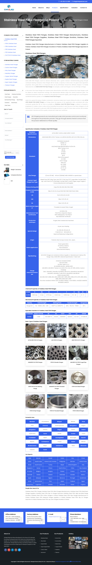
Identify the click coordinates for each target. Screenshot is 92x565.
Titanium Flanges (10, 85)
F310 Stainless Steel (10, 49)
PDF (12, 181)
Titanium (57, 552)
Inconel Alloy (58, 541)
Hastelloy (57, 549)
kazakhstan (83, 478)
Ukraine (50, 484)
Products (55, 8)
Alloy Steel (43, 541)
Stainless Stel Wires (16, 94)
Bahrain (38, 458)
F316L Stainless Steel (10, 46)
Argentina (38, 484)
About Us (41, 8)
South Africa (62, 468)
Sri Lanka (29, 471)
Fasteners (7, 102)
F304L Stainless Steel (11, 43)
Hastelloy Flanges (10, 73)
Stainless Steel (44, 538)
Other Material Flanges (11, 60)
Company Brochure (16, 175)
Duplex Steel (44, 544)
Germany (83, 471)
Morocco (62, 478)
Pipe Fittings (20, 99)
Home (34, 8)
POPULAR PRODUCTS (10, 90)
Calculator (74, 8)
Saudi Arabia (38, 461)
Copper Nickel (58, 546)
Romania (62, 484)
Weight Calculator (16, 169)
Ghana (50, 468)
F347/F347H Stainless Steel (12, 55)
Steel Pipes (7, 94)
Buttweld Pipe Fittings (10, 99)
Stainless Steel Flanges (11, 35)
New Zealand (83, 468)
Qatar (29, 461)
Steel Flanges (8, 97)
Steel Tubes (7, 105)
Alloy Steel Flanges (10, 70)
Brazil (29, 465)
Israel (29, 481)
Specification (64, 8)
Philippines (62, 461)
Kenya (38, 468)
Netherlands (38, 481)
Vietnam (72, 461)
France (72, 471)
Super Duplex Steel (45, 546)
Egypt (83, 481)
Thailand (72, 481)
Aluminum (43, 552)
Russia (72, 484)
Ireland (50, 474)
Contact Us (83, 8)
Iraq (72, 458)
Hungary (50, 471)
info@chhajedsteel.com (55, 516)
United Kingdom (72, 465)
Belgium (38, 471)
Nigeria (50, 478)
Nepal (62, 465)
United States (83, 461)
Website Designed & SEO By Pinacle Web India (68, 561)
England (83, 484)
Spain (29, 478)
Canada (72, 474)
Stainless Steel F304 (11, 39)
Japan (62, 481)
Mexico (83, 474)
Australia (29, 474)
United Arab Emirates (50, 461)
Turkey (50, 465)
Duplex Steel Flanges (11, 79)
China (72, 468)
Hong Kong (30, 484)
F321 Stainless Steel (10, 52)
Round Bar (15, 97)
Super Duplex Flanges (11, 82)
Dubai (62, 458)
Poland (62, 471)
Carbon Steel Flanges (11, 67)
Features (6, 165)
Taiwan (38, 474)
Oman (83, 458)
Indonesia (62, 474)
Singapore (30, 468)
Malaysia (38, 478)
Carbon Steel (44, 549)
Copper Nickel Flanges (11, 76)
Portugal (72, 478)
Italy (83, 465)
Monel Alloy (58, 538)
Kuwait (50, 458)
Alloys (48, 8)
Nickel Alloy (58, 544)
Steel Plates (14, 102)
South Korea (38, 465)
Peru (50, 481)
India (29, 458)
